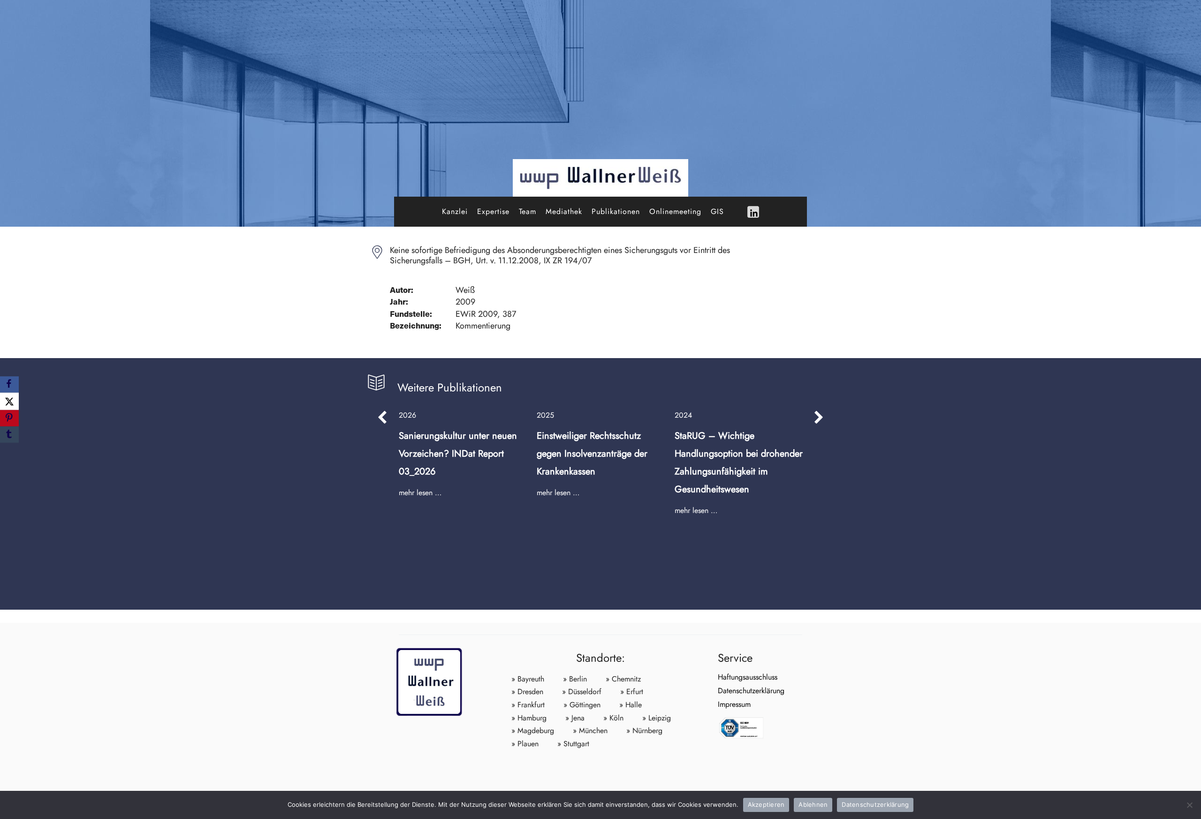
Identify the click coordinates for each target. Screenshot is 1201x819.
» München (590, 730)
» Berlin (575, 679)
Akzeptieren (766, 804)
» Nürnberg (644, 730)
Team (527, 211)
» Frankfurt (528, 704)
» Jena (575, 717)
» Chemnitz (623, 679)
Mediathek (564, 211)
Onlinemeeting (675, 211)
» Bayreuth (527, 679)
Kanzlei (455, 211)
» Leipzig (656, 717)
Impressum (734, 704)
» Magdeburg (532, 730)
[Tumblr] (9, 435)
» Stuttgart (573, 743)
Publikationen (616, 211)
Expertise (493, 211)
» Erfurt (631, 691)
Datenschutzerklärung (751, 690)
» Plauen (525, 743)
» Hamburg (529, 717)
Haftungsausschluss (747, 677)
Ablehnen (813, 804)
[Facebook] (9, 384)
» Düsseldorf (581, 691)
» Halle (630, 704)
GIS (717, 211)
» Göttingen (581, 704)
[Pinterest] (9, 418)
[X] (9, 401)
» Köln (613, 717)
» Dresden (527, 691)
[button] (382, 417)
